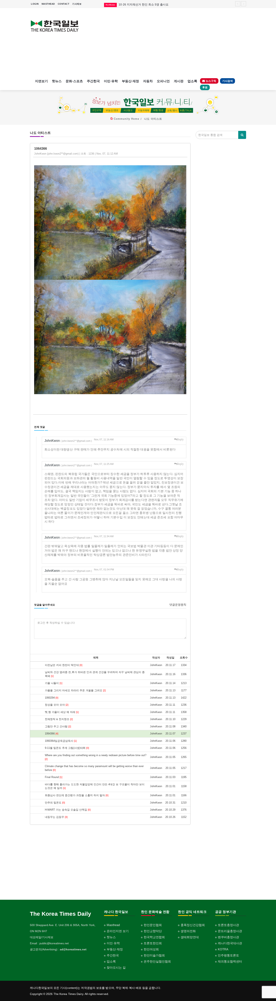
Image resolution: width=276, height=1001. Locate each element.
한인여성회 (151, 949)
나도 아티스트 (153, 118)
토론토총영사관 (228, 925)
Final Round (53, 777)
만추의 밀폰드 (55, 802)
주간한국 (93, 81)
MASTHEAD (48, 4)
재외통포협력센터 (230, 961)
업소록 (192, 81)
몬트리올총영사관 (230, 931)
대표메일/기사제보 (41, 937)
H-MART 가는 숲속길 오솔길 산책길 (68, 809)
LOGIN (35, 4)
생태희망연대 (190, 937)
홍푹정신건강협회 (193, 925)
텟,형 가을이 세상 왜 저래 (62, 712)
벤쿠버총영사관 (228, 937)
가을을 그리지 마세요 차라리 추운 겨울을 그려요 (75, 690)
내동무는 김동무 (56, 817)
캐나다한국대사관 (230, 943)
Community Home (126, 118)
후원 (205, 87)
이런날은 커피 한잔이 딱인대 (63, 665)
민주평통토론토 (228, 955)
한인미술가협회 (154, 955)
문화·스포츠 (74, 81)
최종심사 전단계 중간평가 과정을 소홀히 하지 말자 (76, 795)
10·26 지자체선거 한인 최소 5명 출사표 (144, 4)
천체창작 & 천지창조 (59, 719)
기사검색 (227, 80)
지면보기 (41, 81)
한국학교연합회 (154, 937)
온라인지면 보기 (118, 931)
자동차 (148, 81)
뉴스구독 (210, 80)
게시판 (178, 81)
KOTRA (223, 949)
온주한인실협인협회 (157, 961)
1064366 (51, 733)
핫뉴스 (57, 81)
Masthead (113, 925)
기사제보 (76, 4)
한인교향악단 (153, 931)
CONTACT (64, 4)
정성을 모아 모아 (56, 704)
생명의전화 (188, 931)
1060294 (51, 697)
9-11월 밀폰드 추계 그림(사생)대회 (67, 747)
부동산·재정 (130, 81)
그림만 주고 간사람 (58, 726)
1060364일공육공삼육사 (61, 740)
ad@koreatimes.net (73, 949)
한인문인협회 (153, 925)
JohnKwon (68, 440)
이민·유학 (111, 81)
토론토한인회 (153, 943)
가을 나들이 (53, 683)
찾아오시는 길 (116, 967)
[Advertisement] (165, 42)
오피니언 (163, 81)
